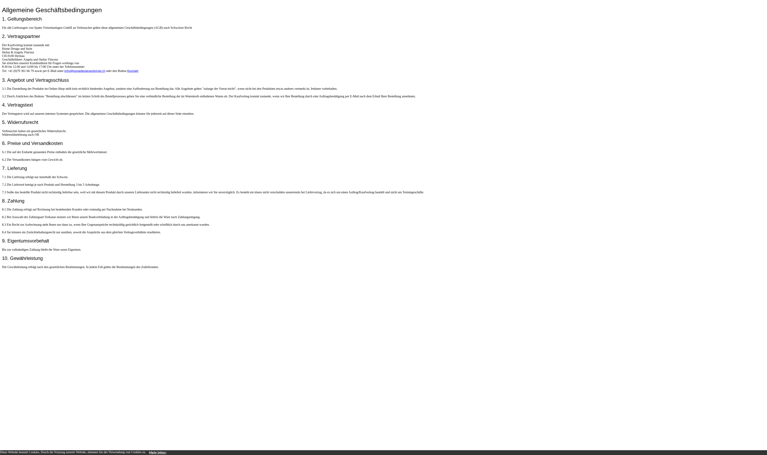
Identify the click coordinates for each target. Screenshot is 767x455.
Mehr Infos (157, 452)
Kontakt (132, 71)
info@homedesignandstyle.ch (84, 71)
